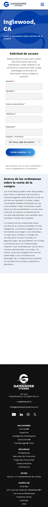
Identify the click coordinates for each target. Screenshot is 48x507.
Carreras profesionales (24, 493)
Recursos (24, 449)
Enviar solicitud (18, 152)
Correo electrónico (15, 104)
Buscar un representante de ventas (24, 476)
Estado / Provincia (14, 136)
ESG (24, 504)
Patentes (24, 500)
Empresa (11, 127)
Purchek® (24, 429)
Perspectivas (24, 453)
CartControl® (24, 439)
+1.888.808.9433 (24, 402)
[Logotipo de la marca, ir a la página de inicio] (14, 7)
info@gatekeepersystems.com (24, 407)
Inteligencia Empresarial (24, 436)
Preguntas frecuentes (24, 460)
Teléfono (11, 114)
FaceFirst (24, 432)
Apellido (10, 91)
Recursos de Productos (24, 456)
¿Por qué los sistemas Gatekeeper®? (24, 490)
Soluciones (24, 425)
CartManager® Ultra (24, 443)
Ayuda (24, 473)
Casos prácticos (24, 463)
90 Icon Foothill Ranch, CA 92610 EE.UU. (24, 395)
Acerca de (24, 483)
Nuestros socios (24, 497)
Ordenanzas (24, 467)
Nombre (10, 81)
